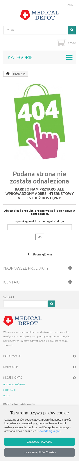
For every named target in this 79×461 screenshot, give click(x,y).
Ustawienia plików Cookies (39, 452)
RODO (6, 395)
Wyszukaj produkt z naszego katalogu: (40, 221)
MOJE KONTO (12, 377)
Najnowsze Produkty (26, 268)
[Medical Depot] (39, 15)
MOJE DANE (9, 390)
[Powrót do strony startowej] (8, 73)
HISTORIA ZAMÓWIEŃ (14, 384)
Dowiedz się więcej (49, 431)
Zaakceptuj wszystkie (39, 441)
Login (69, 5)
